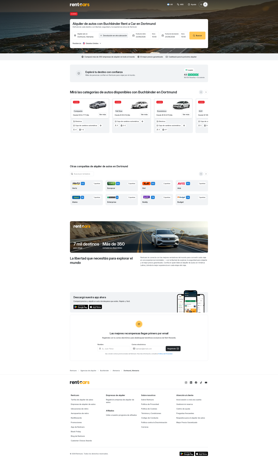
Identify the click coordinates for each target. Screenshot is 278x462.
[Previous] (201, 92)
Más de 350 (114, 244)
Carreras (144, 427)
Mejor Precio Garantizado (186, 422)
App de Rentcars (77, 427)
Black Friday (76, 431)
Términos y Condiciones (151, 413)
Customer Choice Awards (81, 441)
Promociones (76, 422)
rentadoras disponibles (112, 248)
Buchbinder (104, 370)
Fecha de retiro (141, 34)
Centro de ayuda (183, 409)
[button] (191, 70)
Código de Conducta (149, 418)
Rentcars (73, 370)
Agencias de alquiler (88, 370)
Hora (153, 34)
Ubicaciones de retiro (79, 409)
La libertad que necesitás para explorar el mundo (101, 260)
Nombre (100, 344)
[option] (77, 121)
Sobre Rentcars (147, 400)
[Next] (206, 92)
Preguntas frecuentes (185, 413)
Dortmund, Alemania (131, 370)
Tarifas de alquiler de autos (82, 400)
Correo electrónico (139, 344)
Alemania (116, 370)
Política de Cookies (149, 409)
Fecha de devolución (172, 34)
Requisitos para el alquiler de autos (190, 418)
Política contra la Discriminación (154, 422)
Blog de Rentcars (78, 436)
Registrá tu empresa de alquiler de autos (120, 401)
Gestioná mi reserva (184, 404)
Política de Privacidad (165, 354)
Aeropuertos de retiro (80, 413)
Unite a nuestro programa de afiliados (121, 415)
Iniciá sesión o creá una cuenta (188, 400)
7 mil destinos (86, 244)
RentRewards (76, 418)
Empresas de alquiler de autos (83, 404)
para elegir (78, 248)
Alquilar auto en (82, 34)
